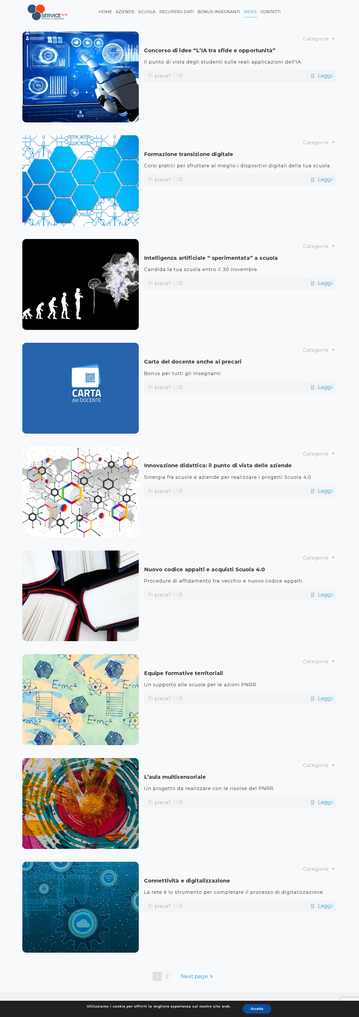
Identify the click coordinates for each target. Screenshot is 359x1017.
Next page (194, 976)
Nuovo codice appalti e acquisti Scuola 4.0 (204, 569)
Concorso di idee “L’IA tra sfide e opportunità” (210, 50)
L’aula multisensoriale (175, 777)
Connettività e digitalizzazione (187, 881)
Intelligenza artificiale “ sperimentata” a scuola (211, 258)
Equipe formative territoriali (183, 673)
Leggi (325, 75)
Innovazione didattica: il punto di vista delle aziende (218, 465)
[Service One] (48, 12)
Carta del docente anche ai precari (193, 362)
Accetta (256, 1008)
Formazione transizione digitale (188, 154)
